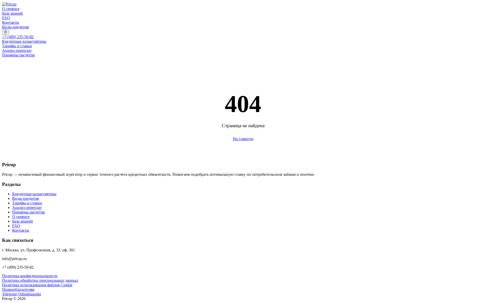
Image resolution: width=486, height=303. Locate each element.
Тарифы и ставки (17, 46)
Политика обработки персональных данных (40, 280)
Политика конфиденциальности (29, 276)
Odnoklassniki (29, 294)
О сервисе (10, 9)
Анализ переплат (17, 50)
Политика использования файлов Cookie (37, 285)
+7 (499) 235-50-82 (18, 37)
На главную (243, 139)
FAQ (6, 18)
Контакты (10, 22)
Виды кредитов (15, 27)
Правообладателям (18, 289)
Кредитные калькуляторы (24, 41)
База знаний (12, 13)
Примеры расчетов (18, 55)
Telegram (9, 294)
